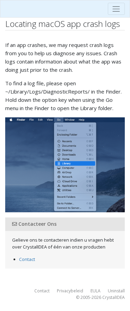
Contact (27, 259)
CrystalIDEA (113, 297)
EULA (95, 291)
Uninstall (116, 291)
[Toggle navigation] (116, 9)
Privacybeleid (70, 291)
